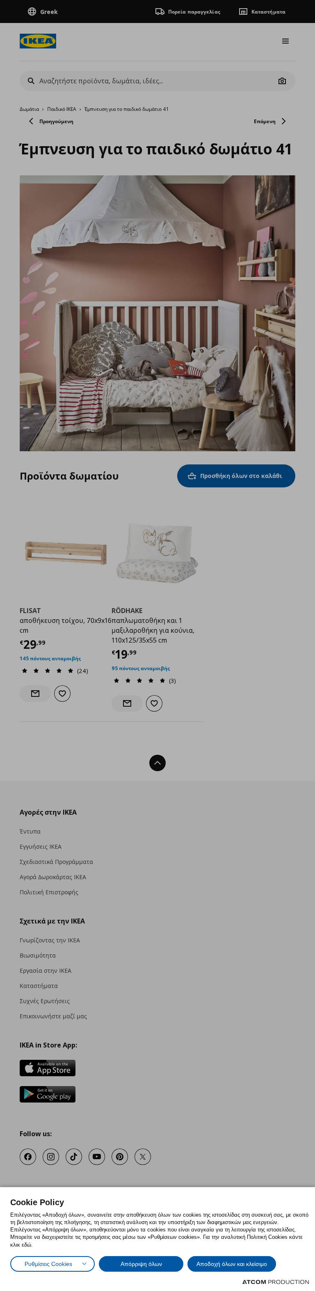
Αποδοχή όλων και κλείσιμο (231, 1264)
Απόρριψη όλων (141, 1264)
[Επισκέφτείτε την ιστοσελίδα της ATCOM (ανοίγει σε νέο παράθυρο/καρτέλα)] (275, 1282)
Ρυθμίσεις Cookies (48, 1264)
